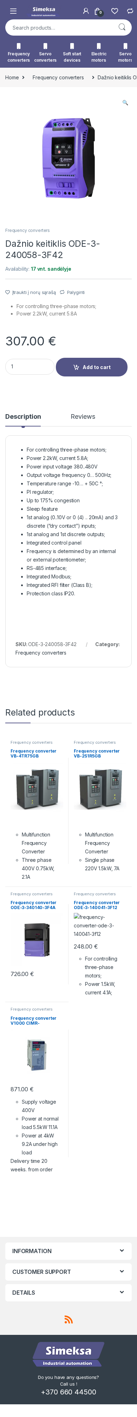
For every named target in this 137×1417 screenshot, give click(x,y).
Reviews (83, 416)
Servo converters (45, 57)
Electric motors (98, 57)
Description (23, 416)
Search (122, 27)
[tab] (23, 419)
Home (12, 77)
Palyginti (76, 292)
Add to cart (97, 367)
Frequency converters (18, 57)
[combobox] (58, 27)
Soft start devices (72, 57)
